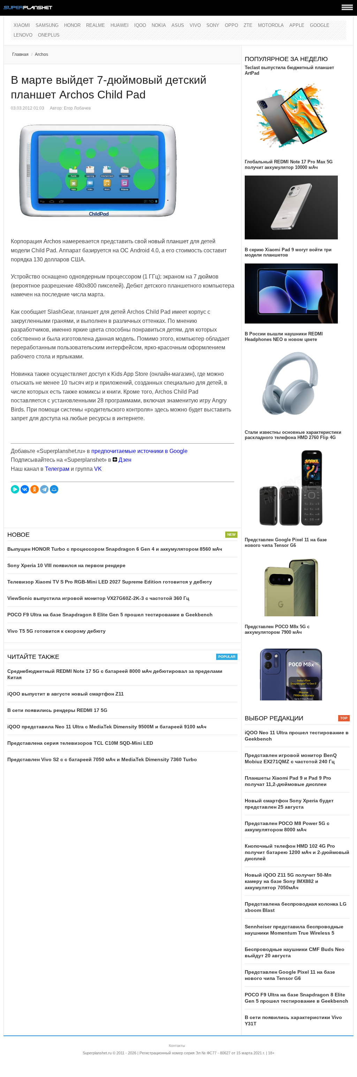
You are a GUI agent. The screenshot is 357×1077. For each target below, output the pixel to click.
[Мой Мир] (54, 489)
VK (98, 469)
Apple (296, 25)
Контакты (177, 1045)
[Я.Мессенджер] (15, 489)
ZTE (248, 25)
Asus (178, 25)
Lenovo (23, 35)
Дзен (124, 460)
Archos (41, 54)
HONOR (72, 25)
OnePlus (49, 35)
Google (319, 25)
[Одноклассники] (34, 489)
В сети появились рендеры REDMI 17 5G (57, 710)
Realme (95, 25)
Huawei (120, 25)
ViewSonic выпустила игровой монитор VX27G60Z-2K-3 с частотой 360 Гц (98, 598)
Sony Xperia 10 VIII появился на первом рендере (66, 565)
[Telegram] (44, 489)
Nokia (159, 25)
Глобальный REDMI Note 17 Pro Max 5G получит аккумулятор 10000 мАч (289, 164)
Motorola (271, 25)
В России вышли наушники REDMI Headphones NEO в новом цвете (284, 336)
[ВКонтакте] (25, 489)
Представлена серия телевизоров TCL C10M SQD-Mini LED (80, 743)
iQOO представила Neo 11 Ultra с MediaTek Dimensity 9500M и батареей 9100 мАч (106, 726)
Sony (212, 25)
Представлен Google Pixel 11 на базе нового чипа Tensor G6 (286, 542)
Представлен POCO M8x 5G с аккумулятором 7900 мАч (277, 629)
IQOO (140, 25)
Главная (20, 54)
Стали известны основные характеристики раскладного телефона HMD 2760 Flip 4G (293, 435)
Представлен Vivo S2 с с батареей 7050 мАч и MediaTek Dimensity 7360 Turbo (102, 759)
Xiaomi (22, 25)
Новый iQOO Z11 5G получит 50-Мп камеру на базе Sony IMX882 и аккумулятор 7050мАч (288, 881)
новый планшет (168, 241)
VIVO (195, 25)
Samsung (47, 25)
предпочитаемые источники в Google (139, 451)
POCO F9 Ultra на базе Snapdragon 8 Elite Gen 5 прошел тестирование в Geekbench (110, 614)
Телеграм (57, 469)
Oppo (231, 25)
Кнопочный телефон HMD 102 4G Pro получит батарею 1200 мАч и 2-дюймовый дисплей (297, 852)
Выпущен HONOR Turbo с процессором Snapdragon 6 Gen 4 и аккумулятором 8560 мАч (114, 549)
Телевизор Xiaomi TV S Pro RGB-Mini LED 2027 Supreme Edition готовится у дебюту (109, 582)
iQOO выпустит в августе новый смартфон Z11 (65, 694)
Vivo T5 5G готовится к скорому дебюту (56, 631)
